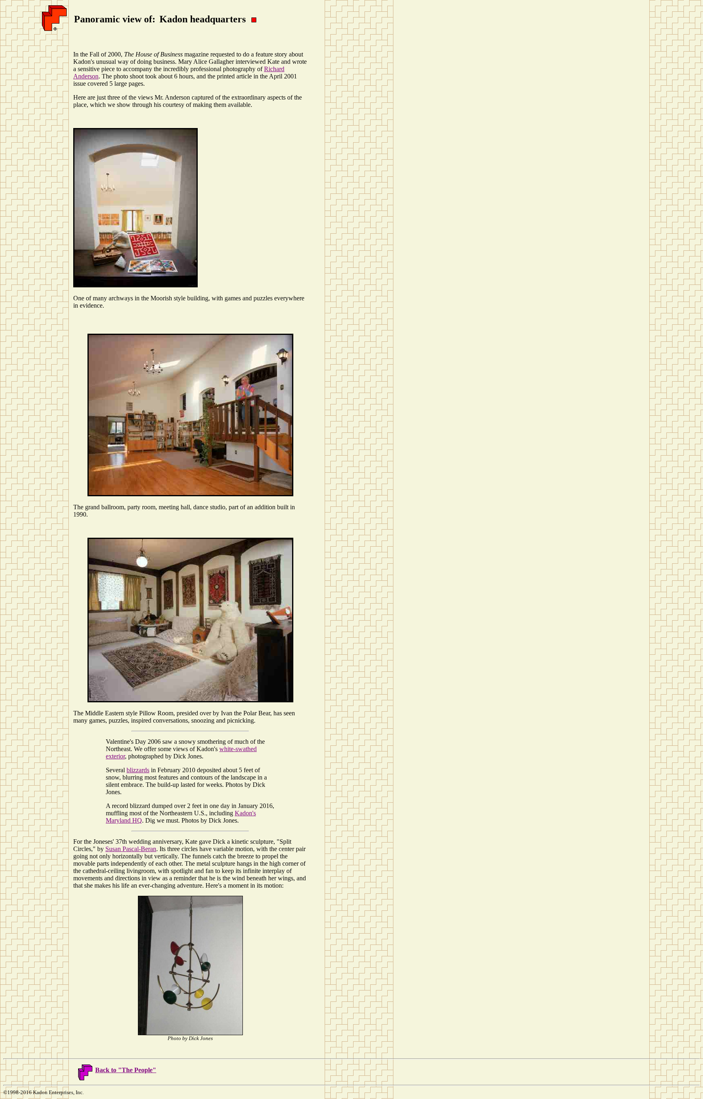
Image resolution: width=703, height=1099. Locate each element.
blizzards (138, 770)
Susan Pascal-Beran (130, 848)
